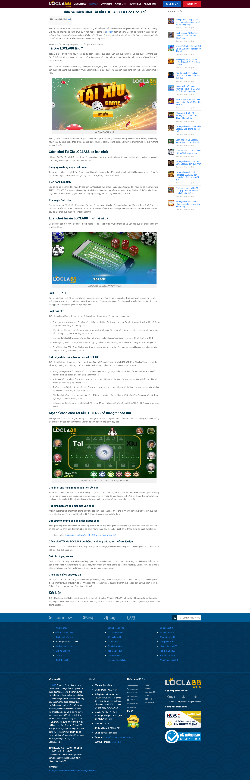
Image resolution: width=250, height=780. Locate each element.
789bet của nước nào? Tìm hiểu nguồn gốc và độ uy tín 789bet (188, 102)
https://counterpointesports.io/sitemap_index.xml (72, 770)
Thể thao (93, 4)
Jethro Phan (115, 742)
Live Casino (106, 4)
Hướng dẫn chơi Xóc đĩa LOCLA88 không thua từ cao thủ (90, 535)
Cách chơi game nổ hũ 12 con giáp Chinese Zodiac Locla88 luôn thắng (187, 190)
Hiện (68, 19)
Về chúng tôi (61, 628)
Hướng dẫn (135, 4)
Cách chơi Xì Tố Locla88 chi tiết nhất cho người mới (188, 151)
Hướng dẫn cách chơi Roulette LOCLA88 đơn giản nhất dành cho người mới (187, 176)
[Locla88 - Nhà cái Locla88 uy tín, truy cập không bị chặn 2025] (60, 3)
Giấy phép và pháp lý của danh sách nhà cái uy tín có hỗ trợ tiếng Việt (188, 22)
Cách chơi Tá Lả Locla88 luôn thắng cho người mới (187, 141)
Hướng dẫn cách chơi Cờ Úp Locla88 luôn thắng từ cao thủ (188, 129)
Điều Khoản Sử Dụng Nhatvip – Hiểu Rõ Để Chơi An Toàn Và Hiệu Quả (188, 89)
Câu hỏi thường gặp (64, 646)
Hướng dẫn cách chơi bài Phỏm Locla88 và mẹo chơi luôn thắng (188, 204)
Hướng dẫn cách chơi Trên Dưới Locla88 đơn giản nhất (188, 162)
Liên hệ (62, 651)
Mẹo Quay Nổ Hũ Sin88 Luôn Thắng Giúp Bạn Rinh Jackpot (188, 62)
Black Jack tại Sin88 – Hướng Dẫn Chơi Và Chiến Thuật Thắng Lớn (187, 115)
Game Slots (121, 4)
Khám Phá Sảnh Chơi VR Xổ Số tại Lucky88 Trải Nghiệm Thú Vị (188, 48)
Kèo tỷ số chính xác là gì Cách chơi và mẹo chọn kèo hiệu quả (188, 75)
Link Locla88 (80, 4)
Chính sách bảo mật (64, 637)
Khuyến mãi (150, 4)
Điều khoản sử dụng (64, 632)
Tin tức (58, 655)
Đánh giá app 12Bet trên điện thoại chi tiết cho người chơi (187, 35)
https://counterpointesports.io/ (118, 737)
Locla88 (110, 32)
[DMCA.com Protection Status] (133, 721)
